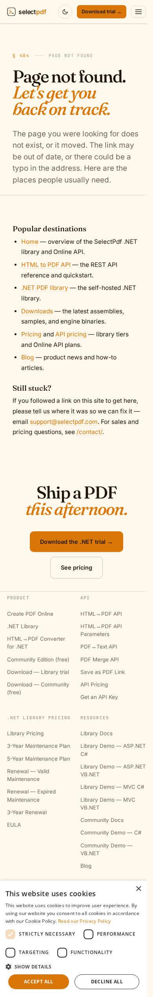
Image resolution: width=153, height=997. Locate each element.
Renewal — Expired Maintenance (31, 795)
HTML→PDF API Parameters (101, 630)
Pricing (31, 334)
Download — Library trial (38, 672)
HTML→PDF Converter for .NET (36, 643)
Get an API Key (99, 697)
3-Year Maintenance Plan (38, 746)
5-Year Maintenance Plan (38, 759)
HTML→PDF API (101, 614)
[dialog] (73, 939)
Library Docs (96, 733)
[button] (73, 966)
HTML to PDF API (46, 264)
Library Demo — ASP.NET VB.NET (113, 770)
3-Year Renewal (27, 812)
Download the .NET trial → (76, 541)
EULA (14, 825)
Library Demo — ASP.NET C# (113, 750)
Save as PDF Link (102, 672)
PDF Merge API (99, 659)
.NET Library (22, 626)
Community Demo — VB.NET (106, 849)
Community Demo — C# (111, 832)
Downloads (37, 311)
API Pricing (94, 684)
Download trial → (102, 11)
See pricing (76, 567)
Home (29, 241)
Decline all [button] (107, 981)
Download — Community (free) (38, 688)
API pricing (71, 334)
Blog (27, 357)
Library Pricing (25, 733)
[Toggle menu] (138, 12)
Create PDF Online (30, 614)
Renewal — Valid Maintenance (28, 775)
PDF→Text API (98, 646)
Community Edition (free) (38, 659)
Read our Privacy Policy (84, 921)
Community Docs (102, 820)
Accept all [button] (38, 981)
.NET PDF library (44, 287)
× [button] (138, 889)
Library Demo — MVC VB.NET (107, 804)
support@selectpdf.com (64, 421)
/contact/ (89, 432)
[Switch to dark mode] (65, 12)
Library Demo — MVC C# (112, 787)
